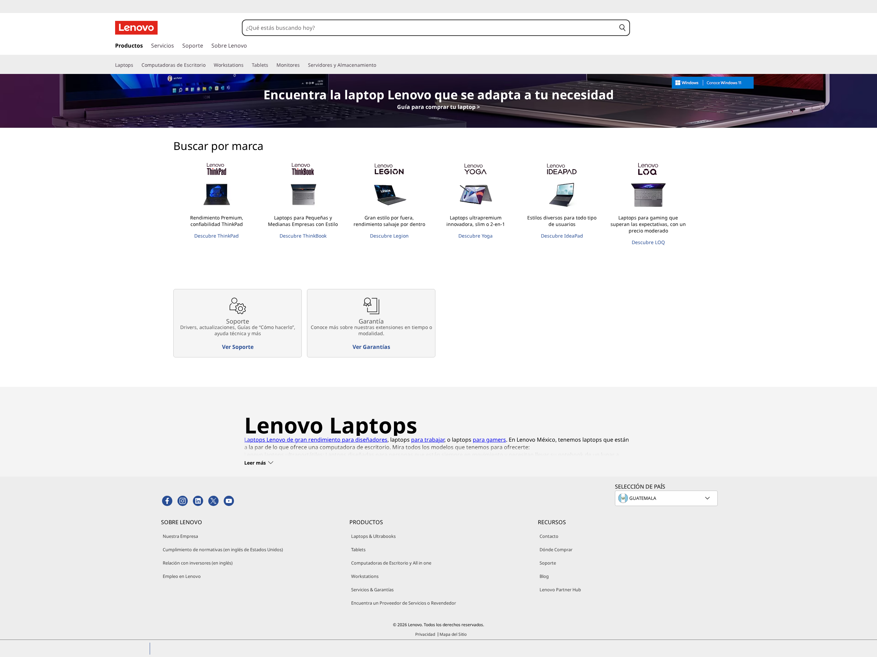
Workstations (365, 576)
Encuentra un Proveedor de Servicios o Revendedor (403, 603)
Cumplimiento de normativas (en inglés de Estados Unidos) (223, 549)
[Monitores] (302, 65)
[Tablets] (271, 65)
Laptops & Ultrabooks (373, 536)
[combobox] (429, 27)
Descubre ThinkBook (303, 235)
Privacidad (425, 634)
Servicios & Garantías (372, 589)
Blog (544, 576)
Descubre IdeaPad (562, 235)
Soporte (548, 563)
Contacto (549, 536)
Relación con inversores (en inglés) (198, 563)
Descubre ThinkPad (216, 235)
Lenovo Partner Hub (560, 589)
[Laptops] (136, 65)
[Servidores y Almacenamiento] (379, 65)
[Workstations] (246, 65)
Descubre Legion (389, 235)
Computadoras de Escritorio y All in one (391, 563)
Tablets (358, 549)
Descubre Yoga (475, 235)
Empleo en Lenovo (182, 576)
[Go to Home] (136, 28)
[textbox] (667, 498)
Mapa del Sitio (453, 634)
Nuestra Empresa (180, 536)
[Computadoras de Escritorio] (208, 65)
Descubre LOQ (648, 242)
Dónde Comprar (556, 549)
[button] (622, 28)
